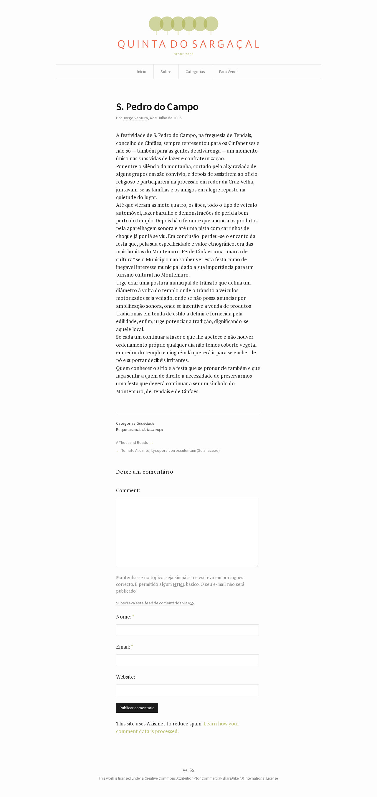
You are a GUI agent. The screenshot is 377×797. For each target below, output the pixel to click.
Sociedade (145, 423)
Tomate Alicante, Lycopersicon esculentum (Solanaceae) (170, 450)
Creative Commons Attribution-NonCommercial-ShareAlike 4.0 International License (211, 778)
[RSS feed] (192, 770)
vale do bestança (148, 429)
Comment (127, 490)
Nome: (125, 616)
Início (141, 71)
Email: (124, 646)
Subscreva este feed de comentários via (155, 603)
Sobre (166, 71)
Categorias (195, 71)
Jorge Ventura (135, 117)
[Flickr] (185, 770)
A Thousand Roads (132, 442)
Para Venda (229, 71)
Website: (125, 676)
